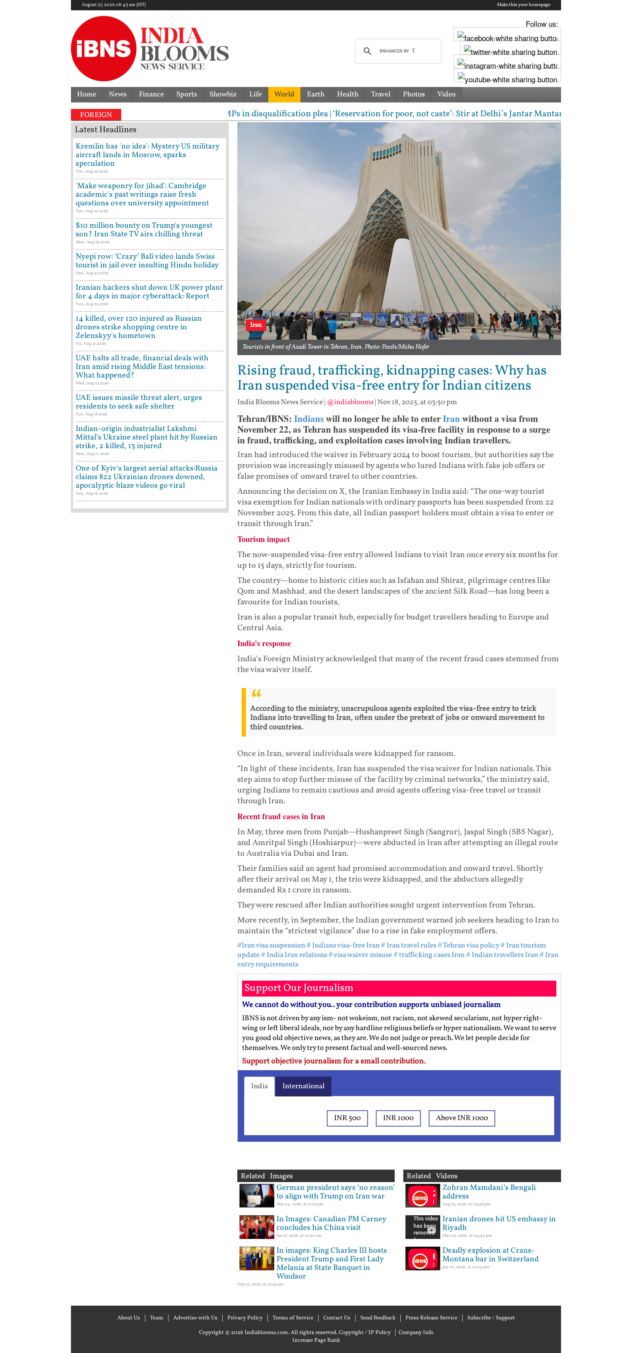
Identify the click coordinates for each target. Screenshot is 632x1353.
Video (446, 94)
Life (255, 94)
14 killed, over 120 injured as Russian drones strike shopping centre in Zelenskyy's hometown (139, 327)
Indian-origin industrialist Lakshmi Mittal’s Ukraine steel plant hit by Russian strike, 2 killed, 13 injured (147, 438)
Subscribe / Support (491, 1318)
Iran (451, 418)
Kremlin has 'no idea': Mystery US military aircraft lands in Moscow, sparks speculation (147, 155)
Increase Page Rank (316, 1340)
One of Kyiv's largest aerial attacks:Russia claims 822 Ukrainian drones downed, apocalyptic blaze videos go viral (147, 477)
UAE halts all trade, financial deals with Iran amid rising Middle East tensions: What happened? (142, 367)
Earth (316, 94)
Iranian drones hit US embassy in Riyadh (499, 1223)
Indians (309, 418)
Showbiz (223, 94)
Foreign (96, 115)
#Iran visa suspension (271, 946)
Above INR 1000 (462, 1118)
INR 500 (347, 1118)
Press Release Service (431, 1318)
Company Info (416, 1333)
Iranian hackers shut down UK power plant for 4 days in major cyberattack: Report (149, 292)
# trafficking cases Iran (429, 955)
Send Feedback (378, 1318)
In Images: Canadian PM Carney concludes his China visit (331, 1223)
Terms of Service (293, 1318)
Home (86, 94)
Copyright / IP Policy (365, 1333)
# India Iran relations (294, 955)
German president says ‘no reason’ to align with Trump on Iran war (335, 1192)
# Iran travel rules (408, 946)
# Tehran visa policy (468, 946)
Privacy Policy (245, 1318)
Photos (414, 94)
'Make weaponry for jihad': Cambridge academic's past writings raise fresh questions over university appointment (142, 195)
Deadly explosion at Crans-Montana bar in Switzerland (490, 1255)
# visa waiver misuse (360, 955)
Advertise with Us (195, 1318)
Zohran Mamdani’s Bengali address (489, 1192)
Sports (186, 94)
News (117, 94)
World (284, 94)
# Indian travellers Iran (502, 955)
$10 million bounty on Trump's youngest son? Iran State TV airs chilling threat (144, 230)
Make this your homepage (523, 5)
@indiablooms (350, 402)
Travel (380, 94)
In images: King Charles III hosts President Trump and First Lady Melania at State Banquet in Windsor (331, 1263)
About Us (128, 1318)
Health (348, 94)
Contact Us (336, 1318)
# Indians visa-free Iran (343, 946)
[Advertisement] (150, 884)
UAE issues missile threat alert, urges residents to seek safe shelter (139, 402)
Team (156, 1318)
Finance (151, 94)
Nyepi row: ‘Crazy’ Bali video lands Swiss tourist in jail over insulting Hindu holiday (147, 261)
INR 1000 (398, 1118)
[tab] (259, 1086)
